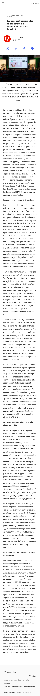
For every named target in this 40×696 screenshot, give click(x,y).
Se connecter (35, 3)
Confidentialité (8, 683)
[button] (20, 672)
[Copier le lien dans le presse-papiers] (32, 48)
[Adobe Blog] (9, 3)
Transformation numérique (15, 16)
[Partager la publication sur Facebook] (24, 48)
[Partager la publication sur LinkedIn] (16, 48)
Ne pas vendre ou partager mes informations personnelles (19, 686)
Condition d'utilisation (9, 692)
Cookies (19, 692)
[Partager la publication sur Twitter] (7, 48)
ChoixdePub (28, 692)
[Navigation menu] (3, 3)
